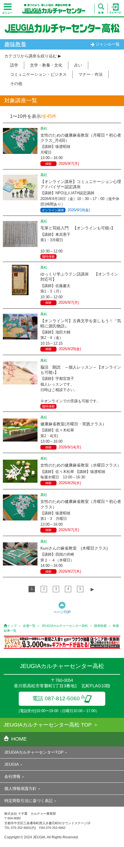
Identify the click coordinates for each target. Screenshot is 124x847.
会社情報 (12, 776)
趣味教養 (15, 44)
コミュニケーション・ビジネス (38, 74)
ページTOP (62, 612)
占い (78, 65)
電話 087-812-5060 (56, 698)
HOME (19, 739)
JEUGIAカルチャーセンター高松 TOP (48, 725)
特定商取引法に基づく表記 (28, 800)
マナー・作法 (90, 74)
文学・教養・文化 (46, 65)
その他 (16, 83)
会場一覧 (29, 625)
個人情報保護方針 (20, 788)
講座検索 (100, 625)
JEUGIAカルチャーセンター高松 (65, 625)
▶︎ (92, 589)
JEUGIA (11, 764)
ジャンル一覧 (107, 44)
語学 (14, 65)
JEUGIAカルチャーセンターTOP (33, 752)
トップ (12, 625)
